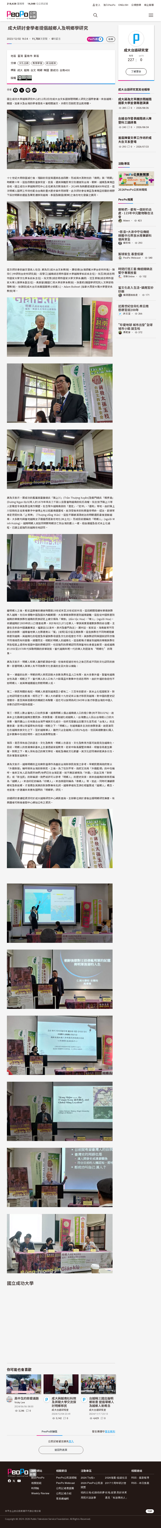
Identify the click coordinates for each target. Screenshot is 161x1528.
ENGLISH (123, 5)
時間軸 (35, 1488)
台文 (33, 70)
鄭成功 (54, 70)
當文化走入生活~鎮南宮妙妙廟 (135, 289)
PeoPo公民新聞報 (66, 1477)
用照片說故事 (88, 1497)
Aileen (126, 220)
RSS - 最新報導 (140, 1477)
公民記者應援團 (65, 1488)
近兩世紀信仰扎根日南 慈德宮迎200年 (135, 308)
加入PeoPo (109, 5)
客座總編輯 (62, 1498)
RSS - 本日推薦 (140, 1483)
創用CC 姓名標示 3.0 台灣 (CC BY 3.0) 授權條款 (25, 77)
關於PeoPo (37, 1477)
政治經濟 (51, 63)
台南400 (65, 70)
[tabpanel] (61, 1441)
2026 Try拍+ (88, 1477)
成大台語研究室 (60, 1410)
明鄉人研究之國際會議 (86, 99)
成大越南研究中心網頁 (48, 798)
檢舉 (110, 39)
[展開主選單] (151, 15)
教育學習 (37, 63)
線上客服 (149, 5)
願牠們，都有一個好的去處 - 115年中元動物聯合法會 (135, 213)
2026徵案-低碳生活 (116, 1477)
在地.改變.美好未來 (116, 1492)
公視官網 (136, 5)
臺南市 (28, 56)
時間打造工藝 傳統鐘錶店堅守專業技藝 (135, 271)
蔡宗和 (126, 243)
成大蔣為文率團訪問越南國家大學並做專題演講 (135, 101)
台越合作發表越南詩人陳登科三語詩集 (135, 120)
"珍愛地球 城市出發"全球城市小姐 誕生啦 (135, 326)
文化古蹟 (24, 63)
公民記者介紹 (64, 1493)
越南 (26, 70)
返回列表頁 (61, 1449)
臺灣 (20, 56)
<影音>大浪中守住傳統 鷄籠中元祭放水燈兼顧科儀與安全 (135, 235)
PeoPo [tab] (49, 1431)
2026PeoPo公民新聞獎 (132, 189)
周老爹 (126, 332)
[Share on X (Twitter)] (21, 90)
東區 (36, 56)
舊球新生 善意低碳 (130, 254)
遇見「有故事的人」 (116, 1497)
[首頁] (22, 15)
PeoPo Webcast (132, 257)
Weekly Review (40, 1493)
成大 (20, 70)
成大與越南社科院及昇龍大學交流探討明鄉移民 (64, 1402)
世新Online (129, 276)
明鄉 (40, 70)
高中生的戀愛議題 (26, 1398)
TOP (150, 1511)
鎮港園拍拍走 (130, 295)
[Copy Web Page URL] (34, 90)
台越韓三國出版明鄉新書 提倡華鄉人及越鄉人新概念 (101, 1402)
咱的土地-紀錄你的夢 (93, 1492)
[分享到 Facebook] (15, 90)
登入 (97, 5)
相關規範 (36, 1483)
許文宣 (126, 313)
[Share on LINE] (28, 90)
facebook (9, 1480)
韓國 (46, 70)
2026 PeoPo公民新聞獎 (92, 1485)
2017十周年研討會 (115, 1483)
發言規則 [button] (110, 1431)
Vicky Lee (19, 1402)
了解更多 (136, 71)
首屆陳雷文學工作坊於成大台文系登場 (135, 140)
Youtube (19, 1480)
